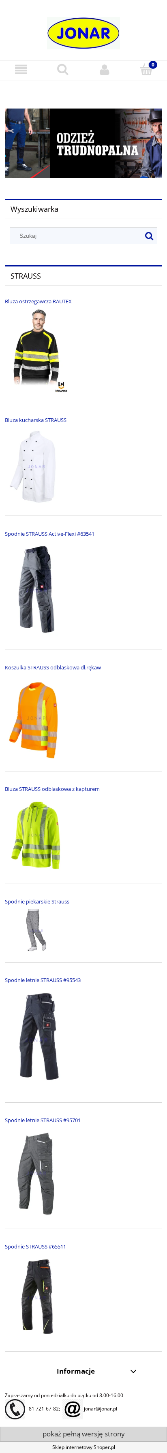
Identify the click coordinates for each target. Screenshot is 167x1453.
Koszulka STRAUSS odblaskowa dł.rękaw (53, 667)
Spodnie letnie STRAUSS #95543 (43, 980)
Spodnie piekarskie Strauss (37, 901)
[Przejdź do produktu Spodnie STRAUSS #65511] (36, 1298)
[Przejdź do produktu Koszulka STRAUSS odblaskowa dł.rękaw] (36, 718)
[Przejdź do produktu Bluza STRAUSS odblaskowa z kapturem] (36, 835)
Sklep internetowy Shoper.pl (83, 1447)
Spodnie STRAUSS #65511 (35, 1246)
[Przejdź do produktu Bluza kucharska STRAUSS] (36, 467)
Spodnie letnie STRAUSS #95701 (43, 1120)
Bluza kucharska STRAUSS (35, 420)
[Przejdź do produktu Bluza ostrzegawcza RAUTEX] (36, 350)
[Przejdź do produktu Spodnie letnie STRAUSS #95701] (36, 1173)
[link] (83, 143)
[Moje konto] (104, 69)
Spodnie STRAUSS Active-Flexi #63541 (49, 533)
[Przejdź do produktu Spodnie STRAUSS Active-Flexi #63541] (36, 590)
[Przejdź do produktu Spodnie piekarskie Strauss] (36, 931)
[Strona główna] (83, 29)
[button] (21, 69)
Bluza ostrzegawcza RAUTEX (38, 301)
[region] (83, 143)
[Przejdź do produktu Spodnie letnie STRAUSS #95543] (36, 1040)
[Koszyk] (146, 69)
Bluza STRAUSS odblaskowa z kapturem (52, 789)
